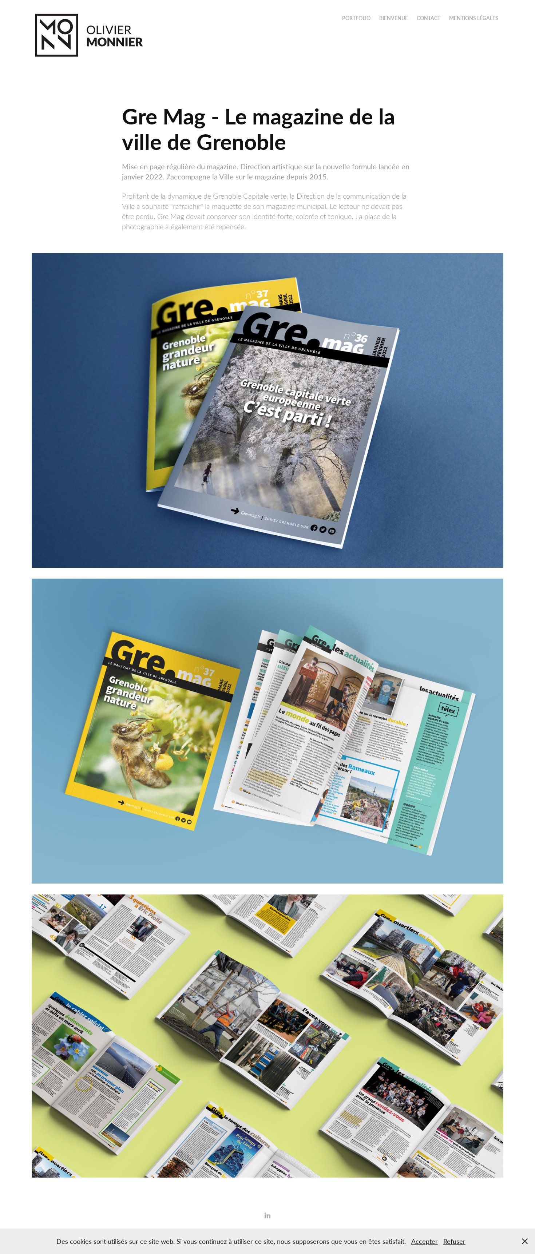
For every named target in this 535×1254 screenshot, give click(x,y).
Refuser (454, 1241)
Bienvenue (393, 18)
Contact (428, 18)
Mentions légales (473, 18)
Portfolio (356, 18)
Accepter (424, 1241)
